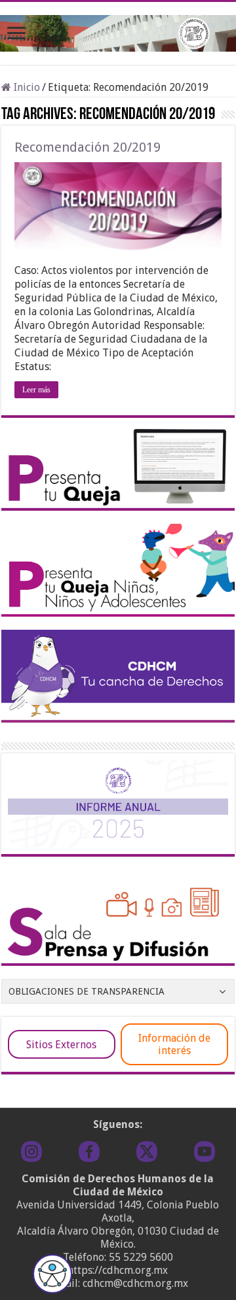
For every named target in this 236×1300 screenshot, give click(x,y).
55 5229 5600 (141, 1257)
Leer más (36, 389)
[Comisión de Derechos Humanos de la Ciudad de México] (118, 30)
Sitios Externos (61, 1044)
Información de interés (174, 1044)
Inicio (25, 87)
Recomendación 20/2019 (87, 147)
